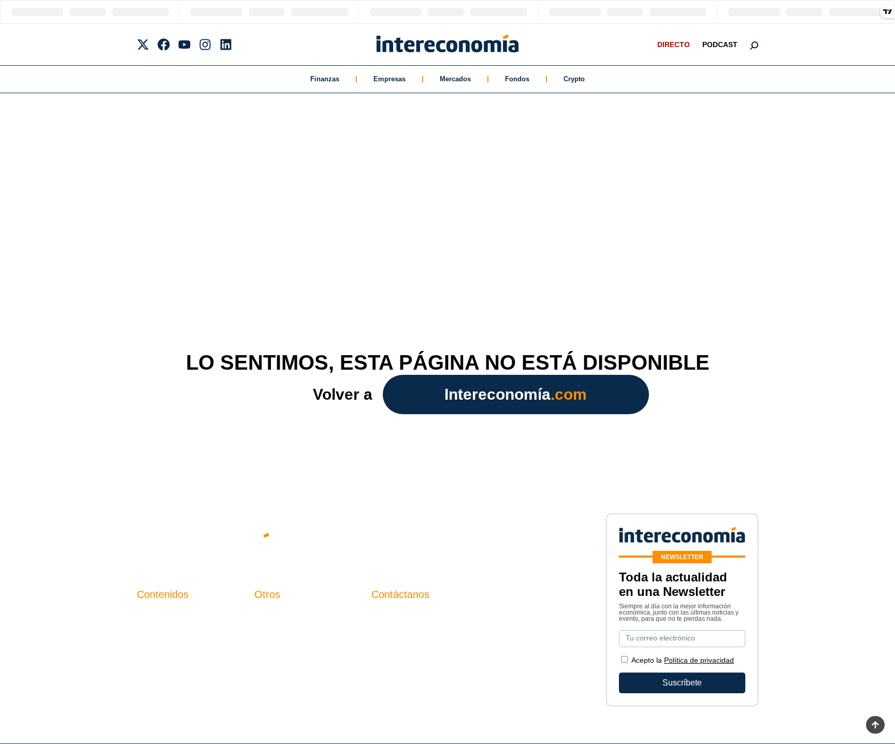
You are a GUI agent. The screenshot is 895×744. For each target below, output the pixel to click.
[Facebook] (163, 44)
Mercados (455, 79)
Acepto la (682, 660)
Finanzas (324, 79)
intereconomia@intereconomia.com (436, 621)
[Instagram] (205, 44)
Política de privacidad (294, 651)
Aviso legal (274, 633)
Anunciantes (160, 633)
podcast (720, 44)
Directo (673, 44)
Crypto (574, 79)
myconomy (157, 615)
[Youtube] (184, 44)
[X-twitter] (143, 44)
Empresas (389, 79)
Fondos (517, 79)
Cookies (269, 668)
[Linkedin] (226, 44)
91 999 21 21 (395, 637)
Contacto (270, 615)
